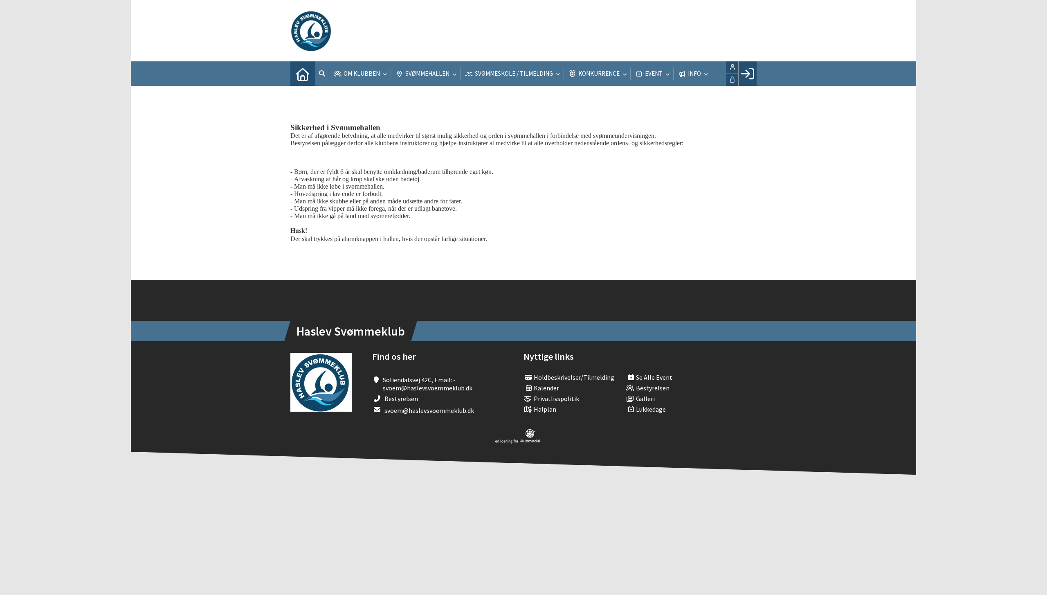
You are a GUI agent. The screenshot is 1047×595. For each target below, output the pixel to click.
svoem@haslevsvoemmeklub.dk (429, 410)
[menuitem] (302, 73)
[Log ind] (747, 73)
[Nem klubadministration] (517, 441)
